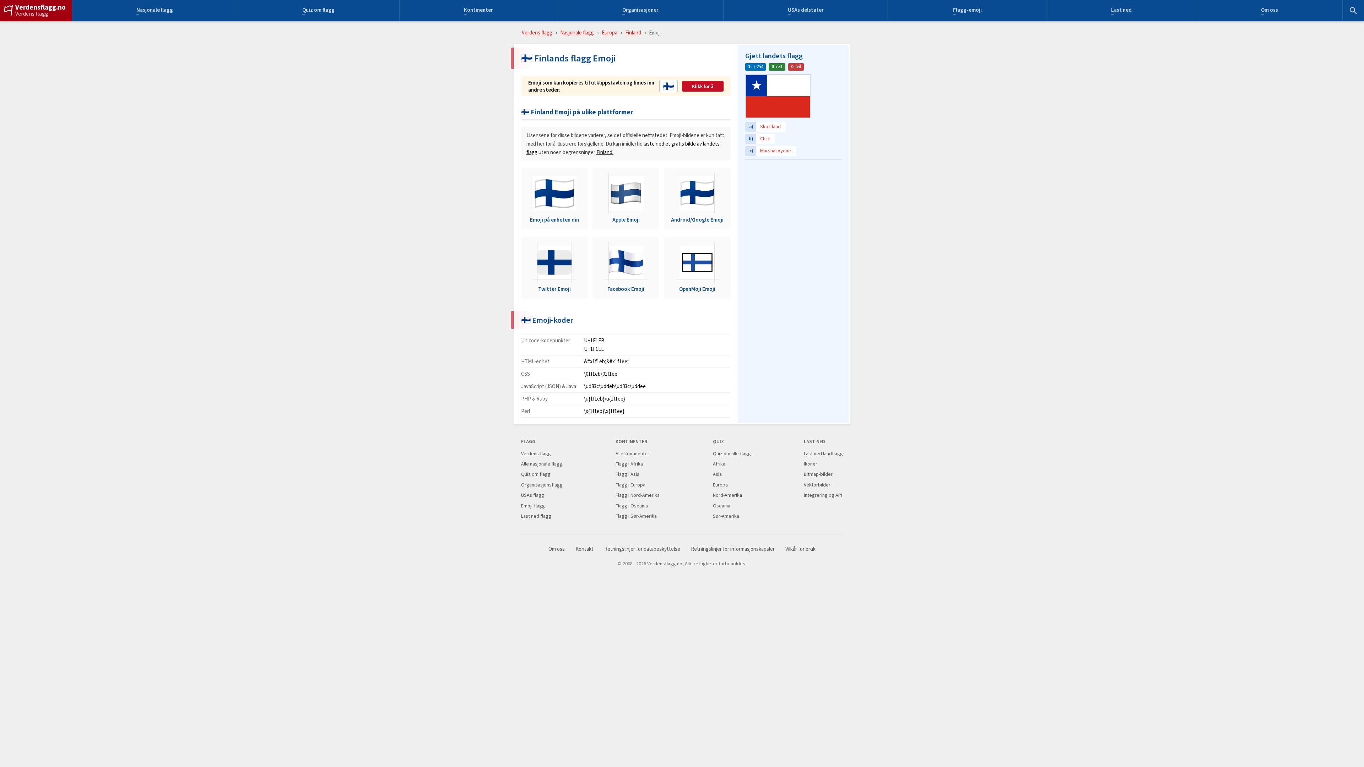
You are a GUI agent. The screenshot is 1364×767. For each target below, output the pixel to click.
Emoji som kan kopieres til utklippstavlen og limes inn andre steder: (591, 86)
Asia (717, 474)
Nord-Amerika (727, 495)
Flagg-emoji (967, 11)
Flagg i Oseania (632, 506)
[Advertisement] (793, 207)
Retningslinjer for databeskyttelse (642, 549)
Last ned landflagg (823, 453)
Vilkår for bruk (800, 549)
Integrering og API (823, 495)
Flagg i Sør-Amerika (636, 516)
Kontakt (584, 549)
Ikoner (810, 464)
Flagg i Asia (627, 474)
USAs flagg (532, 495)
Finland (633, 32)
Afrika (719, 464)
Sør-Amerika (726, 516)
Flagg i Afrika (629, 464)
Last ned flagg (536, 516)
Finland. (604, 152)
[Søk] (1353, 10)
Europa (609, 32)
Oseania (721, 506)
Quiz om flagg (318, 11)
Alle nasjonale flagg (541, 464)
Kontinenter (478, 11)
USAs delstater (806, 11)
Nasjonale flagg (154, 11)
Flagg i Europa (630, 485)
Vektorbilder (817, 485)
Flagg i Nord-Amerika (638, 495)
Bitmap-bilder (818, 474)
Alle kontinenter (632, 453)
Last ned (1121, 11)
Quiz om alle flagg (732, 453)
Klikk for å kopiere (703, 87)
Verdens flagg (31, 14)
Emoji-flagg (533, 506)
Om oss (1269, 11)
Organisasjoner (640, 11)
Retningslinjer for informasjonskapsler (733, 549)
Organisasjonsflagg (542, 485)
